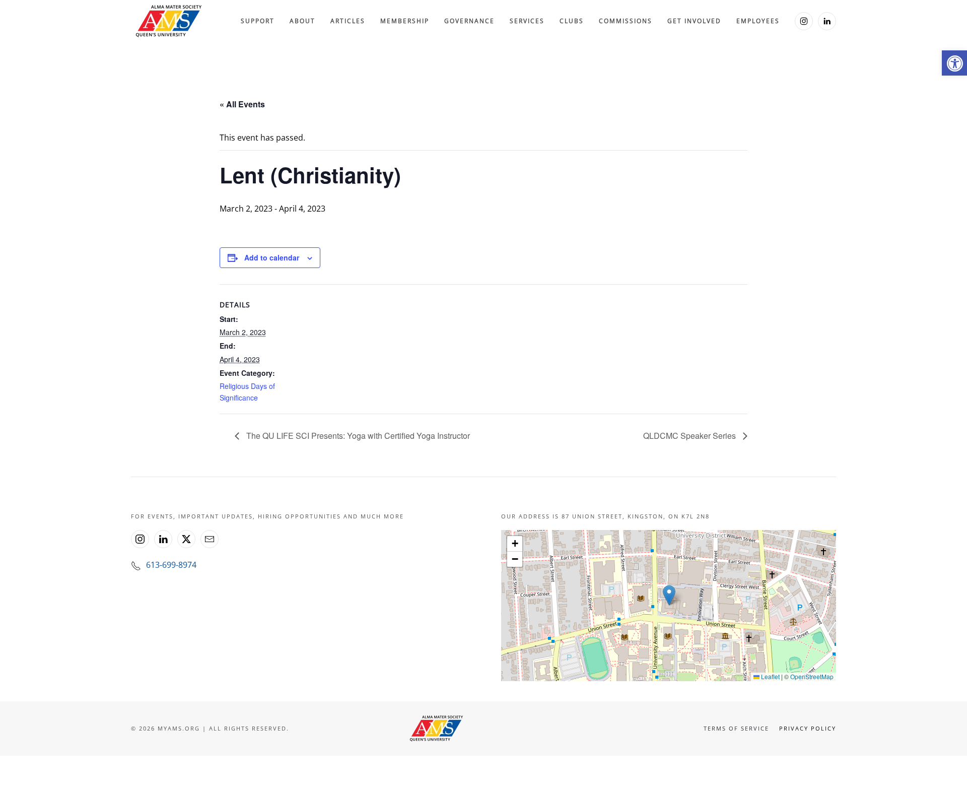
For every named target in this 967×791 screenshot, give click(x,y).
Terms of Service (736, 728)
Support (257, 21)
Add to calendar (271, 257)
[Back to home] (168, 21)
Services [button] (527, 21)
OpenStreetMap (812, 676)
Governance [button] (469, 21)
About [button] (302, 21)
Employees (758, 21)
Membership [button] (404, 21)
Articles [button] (347, 21)
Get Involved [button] (694, 21)
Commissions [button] (625, 21)
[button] (954, 63)
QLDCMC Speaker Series (690, 435)
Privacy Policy (807, 728)
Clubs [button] (572, 21)
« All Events (242, 104)
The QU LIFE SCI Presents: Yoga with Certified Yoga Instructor (357, 435)
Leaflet (769, 676)
